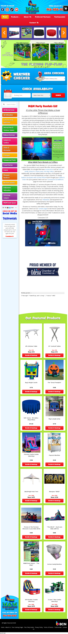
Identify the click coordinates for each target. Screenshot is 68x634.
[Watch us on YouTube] (17, 10)
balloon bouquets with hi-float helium (33, 177)
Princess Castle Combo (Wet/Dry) (31, 455)
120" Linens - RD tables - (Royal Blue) (31, 419)
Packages (7, 155)
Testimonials (59, 17)
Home (5, 17)
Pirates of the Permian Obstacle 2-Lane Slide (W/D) (31, 528)
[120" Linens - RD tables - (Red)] (51, 32)
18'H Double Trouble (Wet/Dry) (31, 600)
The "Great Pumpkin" (54, 382)
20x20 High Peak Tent (31, 491)
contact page (43, 209)
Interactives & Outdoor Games (9, 128)
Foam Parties (8, 165)
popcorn (32, 171)
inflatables (46, 200)
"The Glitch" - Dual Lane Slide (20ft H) (54, 528)
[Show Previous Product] (4, 32)
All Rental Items (9, 110)
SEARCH (58, 95)
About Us (27, 17)
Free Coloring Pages (17, 627)
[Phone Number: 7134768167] (56, 10)
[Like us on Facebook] (3, 10)
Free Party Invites (29, 627)
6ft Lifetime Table (31, 346)
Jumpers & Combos (7, 141)
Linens (6, 170)
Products (15, 17)
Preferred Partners (42, 17)
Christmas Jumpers (7, 196)
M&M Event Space (10, 203)
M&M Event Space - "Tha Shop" (31, 564)
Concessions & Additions (8, 121)
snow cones (39, 171)
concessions (49, 169)
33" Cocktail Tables (54, 346)
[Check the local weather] (17, 76)
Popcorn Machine (54, 455)
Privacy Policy (39, 627)
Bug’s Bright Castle (31, 382)
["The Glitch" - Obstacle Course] (14, 32)
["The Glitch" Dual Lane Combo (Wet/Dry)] (26, 32)
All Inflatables (8, 115)
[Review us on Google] (7, 10)
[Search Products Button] (4, 104)
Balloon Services (9, 135)
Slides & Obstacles (7, 148)
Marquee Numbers (7, 176)
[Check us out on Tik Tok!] (12, 10)
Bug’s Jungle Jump (54, 419)
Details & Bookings (31, 355)
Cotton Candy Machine (54, 564)
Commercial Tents (10, 160)
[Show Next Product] (64, 32)
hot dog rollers (49, 171)
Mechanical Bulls (9, 182)
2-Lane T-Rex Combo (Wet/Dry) (54, 600)
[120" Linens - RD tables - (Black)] (39, 32)
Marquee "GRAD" (54, 491)
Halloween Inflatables (7, 189)
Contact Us (34, 23)
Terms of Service (48, 627)
